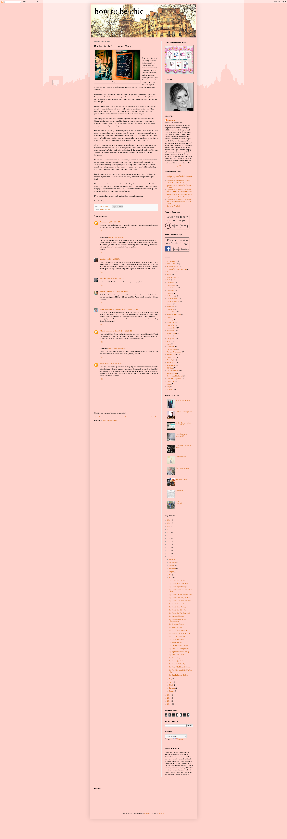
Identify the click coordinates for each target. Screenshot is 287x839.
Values (169, 384)
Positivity (170, 360)
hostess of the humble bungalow (110, 309)
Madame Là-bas (105, 291)
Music (169, 344)
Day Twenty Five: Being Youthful (179, 598)
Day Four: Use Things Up (177, 664)
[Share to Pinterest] (122, 207)
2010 (169, 704)
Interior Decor (171, 333)
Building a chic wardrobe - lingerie (184, 503)
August (171, 572)
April (171, 682)
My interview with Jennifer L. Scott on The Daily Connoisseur (179, 177)
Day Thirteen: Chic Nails (177, 636)
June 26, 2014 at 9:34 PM (112, 222)
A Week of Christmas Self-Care (177, 269)
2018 (169, 544)
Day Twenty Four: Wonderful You (180, 601)
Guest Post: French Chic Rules (183, 446)
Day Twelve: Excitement (176, 639)
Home (126, 417)
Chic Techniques (172, 288)
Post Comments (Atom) (110, 420)
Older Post (154, 417)
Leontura (147, 813)
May (170, 679)
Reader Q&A (171, 362)
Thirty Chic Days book (174, 378)
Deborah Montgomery (107, 331)
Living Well (170, 338)
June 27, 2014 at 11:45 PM (113, 364)
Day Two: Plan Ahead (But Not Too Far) (180, 671)
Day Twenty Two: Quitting (177, 607)
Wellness (169, 389)
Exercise (169, 304)
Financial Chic (171, 312)
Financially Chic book (174, 314)
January (171, 691)
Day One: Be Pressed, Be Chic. (178, 675)
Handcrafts (170, 325)
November (172, 562)
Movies (169, 341)
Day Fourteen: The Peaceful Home (180, 633)
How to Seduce (181, 457)
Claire (102, 222)
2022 (169, 532)
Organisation (171, 346)
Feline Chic (170, 306)
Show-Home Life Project (175, 376)
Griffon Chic (171, 322)
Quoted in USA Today (174, 206)
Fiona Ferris (171, 120)
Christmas (170, 293)
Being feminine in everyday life (181, 435)
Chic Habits (170, 282)
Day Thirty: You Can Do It (177, 580)
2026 (169, 520)
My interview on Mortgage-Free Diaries (179, 194)
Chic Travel (170, 290)
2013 (169, 695)
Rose (101, 259)
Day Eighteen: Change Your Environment (178, 620)
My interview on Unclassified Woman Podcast (179, 186)
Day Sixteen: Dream (175, 627)
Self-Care (170, 368)
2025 (169, 523)
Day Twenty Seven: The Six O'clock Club (180, 591)
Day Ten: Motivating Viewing (178, 645)
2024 (169, 526)
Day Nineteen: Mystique (176, 616)
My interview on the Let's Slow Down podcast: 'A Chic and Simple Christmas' (179, 190)
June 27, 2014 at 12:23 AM (115, 279)
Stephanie (103, 278)
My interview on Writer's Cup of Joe (178, 197)
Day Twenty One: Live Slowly (178, 610)
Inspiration (170, 330)
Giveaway (170, 320)
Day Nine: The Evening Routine (179, 649)
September (172, 569)
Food (109, 209)
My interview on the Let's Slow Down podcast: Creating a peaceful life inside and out (179, 201)
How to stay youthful (182, 468)
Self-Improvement (172, 371)
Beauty (169, 274)
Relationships (171, 365)
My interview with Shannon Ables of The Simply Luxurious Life (178, 181)
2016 (169, 551)
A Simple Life (171, 264)
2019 (169, 541)
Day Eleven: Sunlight (175, 642)
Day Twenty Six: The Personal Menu (180, 595)
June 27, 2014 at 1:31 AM (119, 292)
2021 (169, 535)
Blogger (161, 813)
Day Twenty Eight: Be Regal (178, 586)
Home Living (171, 328)
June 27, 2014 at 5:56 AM (123, 331)
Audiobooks (170, 272)
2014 (169, 557)
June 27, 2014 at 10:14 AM (116, 348)
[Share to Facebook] (120, 207)
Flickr (120, 82)
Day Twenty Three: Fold (176, 604)
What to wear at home (183, 400)
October (172, 565)
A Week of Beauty (172, 266)
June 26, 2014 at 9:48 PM (116, 237)
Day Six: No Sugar (175, 658)
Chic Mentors (171, 285)
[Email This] (113, 207)
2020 (169, 538)
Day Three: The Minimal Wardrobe (180, 667)
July (170, 575)
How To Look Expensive (184, 412)
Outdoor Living (172, 349)
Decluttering (171, 296)
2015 (169, 554)
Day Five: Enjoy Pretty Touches (179, 661)
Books (169, 280)
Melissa (102, 363)
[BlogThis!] (115, 207)
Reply (101, 230)
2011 (169, 701)
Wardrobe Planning (182, 479)
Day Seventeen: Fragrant (176, 624)
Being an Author (172, 277)
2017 (169, 548)
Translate (180, 739)
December (172, 559)
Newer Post (98, 417)
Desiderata (179, 490)
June (170, 578)
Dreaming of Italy (172, 298)
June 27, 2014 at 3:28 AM (130, 309)
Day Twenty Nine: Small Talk (178, 583)
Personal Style (171, 354)
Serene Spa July (172, 373)
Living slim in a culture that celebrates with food (183, 424)
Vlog (168, 386)
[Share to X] (118, 207)
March (171, 685)
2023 (169, 529)
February (172, 688)
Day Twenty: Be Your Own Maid (179, 613)
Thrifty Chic (171, 381)
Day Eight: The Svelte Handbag (179, 652)
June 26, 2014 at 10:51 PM (111, 259)
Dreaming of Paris (172, 301)
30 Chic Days (103, 209)
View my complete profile (173, 166)
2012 (169, 698)
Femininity (170, 309)
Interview (170, 336)
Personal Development (174, 352)
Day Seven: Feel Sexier (176, 655)
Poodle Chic (171, 357)
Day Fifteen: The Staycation (178, 630)
